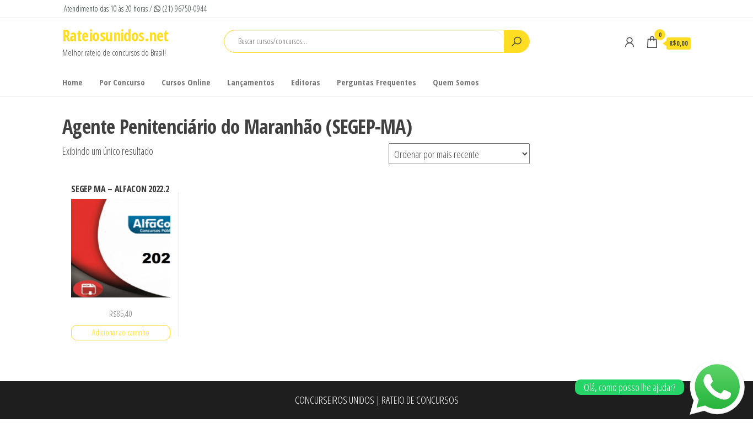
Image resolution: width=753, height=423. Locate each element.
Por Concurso (122, 82)
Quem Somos (456, 82)
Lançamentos (251, 82)
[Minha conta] (629, 42)
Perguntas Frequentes (376, 82)
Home (72, 82)
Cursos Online (186, 82)
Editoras (305, 82)
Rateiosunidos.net (115, 35)
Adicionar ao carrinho (120, 332)
